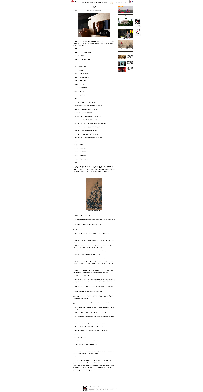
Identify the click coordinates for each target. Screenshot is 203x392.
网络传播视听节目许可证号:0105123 (94, 389)
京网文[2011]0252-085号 (110, 389)
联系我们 (94, 386)
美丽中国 (95, 2)
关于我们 (90, 386)
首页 (83, 2)
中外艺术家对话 (100, 2)
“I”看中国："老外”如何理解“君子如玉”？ (125, 38)
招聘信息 (98, 386)
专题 (88, 2)
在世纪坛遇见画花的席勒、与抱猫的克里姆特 (130, 68)
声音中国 (91, 2)
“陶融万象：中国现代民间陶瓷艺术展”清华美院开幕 (130, 56)
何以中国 (105, 2)
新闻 (85, 2)
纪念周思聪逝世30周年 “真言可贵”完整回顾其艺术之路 (130, 62)
